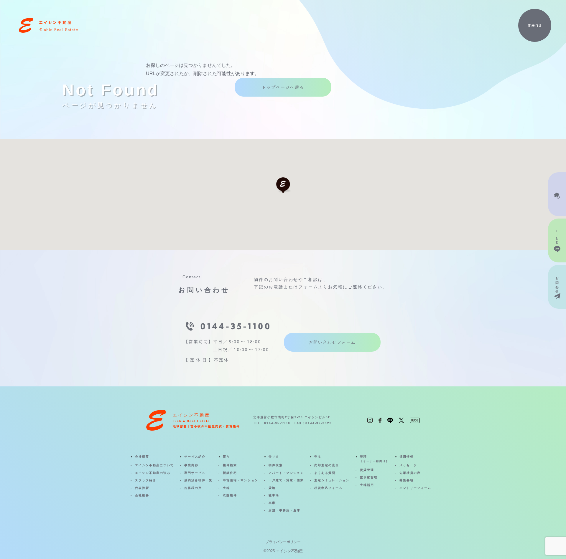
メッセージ (408, 465)
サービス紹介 (194, 456)
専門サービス (194, 472)
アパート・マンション (286, 472)
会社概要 (142, 456)
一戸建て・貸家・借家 (286, 480)
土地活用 (367, 485)
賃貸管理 (367, 470)
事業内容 (191, 465)
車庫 (272, 503)
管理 (374, 459)
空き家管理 (369, 477)
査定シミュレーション (332, 480)
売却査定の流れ (326, 465)
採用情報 (406, 456)
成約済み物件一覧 (198, 480)
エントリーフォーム (415, 487)
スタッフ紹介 (145, 480)
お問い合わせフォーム (332, 342)
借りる (274, 456)
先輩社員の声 (410, 472)
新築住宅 (230, 472)
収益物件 (230, 495)
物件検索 (230, 465)
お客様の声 (193, 487)
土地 (226, 487)
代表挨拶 (142, 487)
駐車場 (274, 495)
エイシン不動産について (154, 465)
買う (226, 456)
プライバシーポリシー (283, 542)
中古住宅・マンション (240, 480)
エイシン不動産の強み (152, 472)
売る (317, 456)
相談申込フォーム (328, 487)
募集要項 (406, 480)
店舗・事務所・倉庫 (284, 510)
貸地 (272, 487)
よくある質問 (324, 472)
